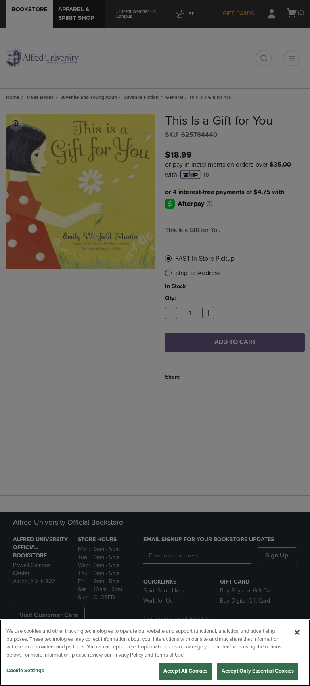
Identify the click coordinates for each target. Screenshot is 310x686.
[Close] (297, 632)
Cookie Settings (25, 670)
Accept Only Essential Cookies (258, 671)
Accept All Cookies (185, 671)
